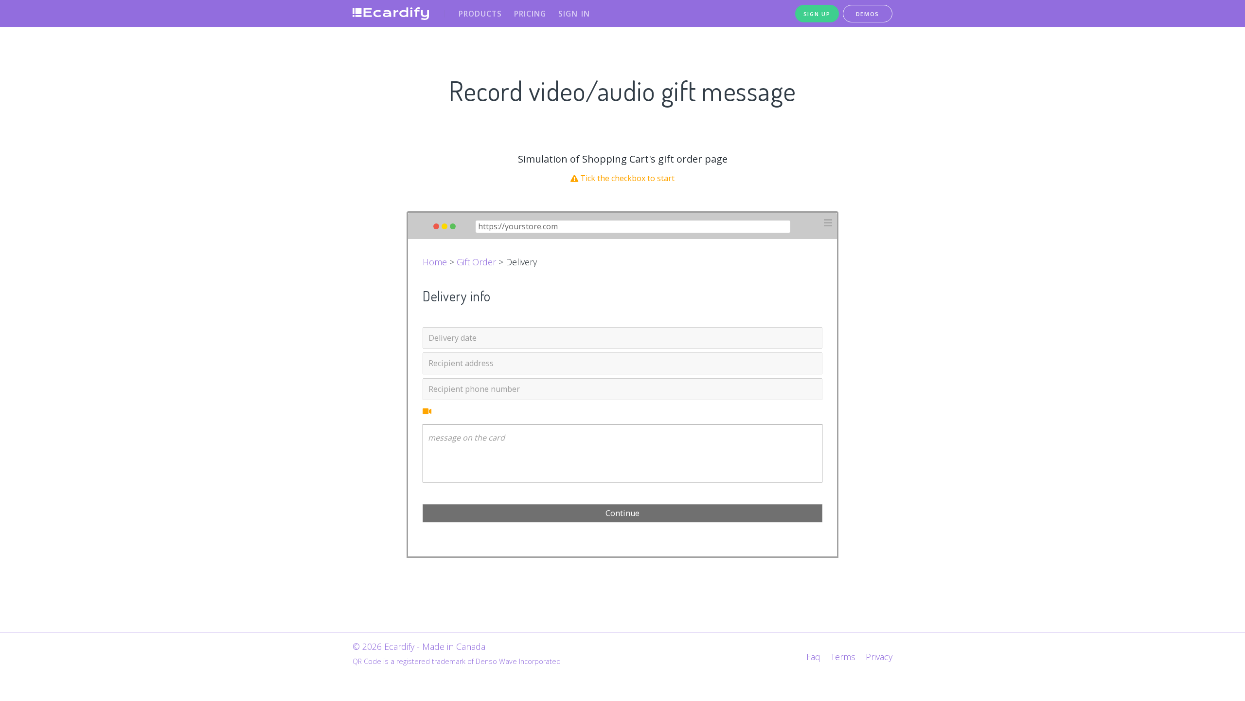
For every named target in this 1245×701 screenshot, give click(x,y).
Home (435, 262)
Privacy (879, 657)
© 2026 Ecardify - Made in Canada (419, 646)
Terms (843, 657)
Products (480, 13)
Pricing (530, 13)
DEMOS (868, 14)
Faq (813, 657)
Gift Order (476, 262)
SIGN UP (817, 14)
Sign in (574, 13)
